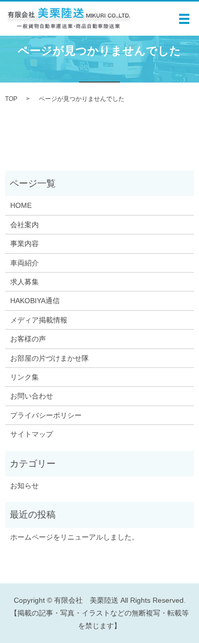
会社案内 (24, 225)
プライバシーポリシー (46, 415)
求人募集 (24, 282)
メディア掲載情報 (38, 320)
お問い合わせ (31, 396)
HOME (21, 205)
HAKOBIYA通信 (35, 301)
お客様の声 (28, 339)
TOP (11, 98)
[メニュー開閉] (184, 19)
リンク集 (24, 377)
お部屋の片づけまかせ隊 (49, 358)
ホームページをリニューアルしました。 (74, 537)
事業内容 (24, 243)
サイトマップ (31, 434)
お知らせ (24, 485)
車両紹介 (24, 263)
